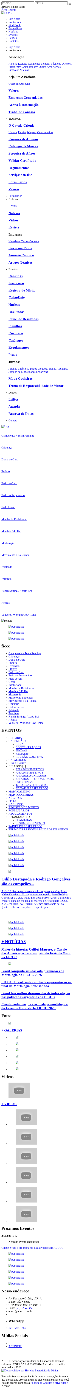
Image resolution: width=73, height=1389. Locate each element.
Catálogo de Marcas (23, 146)
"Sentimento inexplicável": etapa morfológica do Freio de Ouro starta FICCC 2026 (34, 1006)
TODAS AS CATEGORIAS (32, 785)
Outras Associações (50, 66)
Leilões (13, 37)
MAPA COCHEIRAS (21, 794)
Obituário (14, 703)
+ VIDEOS (9, 1104)
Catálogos (16, 340)
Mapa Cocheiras (20, 378)
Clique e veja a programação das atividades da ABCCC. (32, 1247)
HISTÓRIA (15, 737)
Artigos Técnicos (20, 262)
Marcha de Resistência (21, 688)
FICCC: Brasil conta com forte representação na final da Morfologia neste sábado (36, 984)
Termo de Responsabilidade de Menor (36, 386)
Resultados (16, 312)
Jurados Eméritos (18, 368)
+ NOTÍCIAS (13, 941)
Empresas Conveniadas (26, 97)
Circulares (16, 333)
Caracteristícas (45, 132)
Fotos (12, 206)
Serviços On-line (20, 175)
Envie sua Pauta (20, 248)
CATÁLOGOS (17, 759)
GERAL (20, 744)
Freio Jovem (15, 678)
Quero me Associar (19, 83)
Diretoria (67, 63)
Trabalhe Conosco (22, 112)
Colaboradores (30, 66)
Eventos (13, 34)
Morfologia (15, 694)
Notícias (13, 31)
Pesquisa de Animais (23, 139)
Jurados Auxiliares (57, 368)
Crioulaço (14, 656)
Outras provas (16, 707)
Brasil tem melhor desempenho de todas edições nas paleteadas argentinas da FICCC (35, 995)
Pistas (13, 354)
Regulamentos (19, 168)
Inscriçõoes (16, 283)
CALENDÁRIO (18, 740)
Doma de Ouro (17, 659)
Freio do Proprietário (20, 675)
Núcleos (24, 69)
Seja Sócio (14, 18)
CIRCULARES (18, 763)
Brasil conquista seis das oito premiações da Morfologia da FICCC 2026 (32, 973)
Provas (21, 750)
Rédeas (13, 719)
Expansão (14, 665)
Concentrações (28, 747)
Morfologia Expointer (21, 697)
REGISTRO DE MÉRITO (24, 807)
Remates (22, 753)
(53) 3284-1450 (24, 1307)
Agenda (14, 406)
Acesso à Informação (24, 105)
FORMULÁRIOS (19, 810)
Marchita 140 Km (18, 691)
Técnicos (56, 63)
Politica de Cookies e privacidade (49, 1382)
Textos (25, 241)
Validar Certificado (22, 160)
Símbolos (14, 69)
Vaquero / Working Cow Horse (26, 722)
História (13, 63)
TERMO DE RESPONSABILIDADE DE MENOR (38, 829)
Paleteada (14, 710)
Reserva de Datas (21, 413)
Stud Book (15, 25)
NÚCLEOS (15, 797)
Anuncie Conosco (21, 255)
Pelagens (31, 132)
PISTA (12, 801)
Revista (14, 227)
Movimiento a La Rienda (22, 700)
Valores (14, 90)
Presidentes (15, 66)
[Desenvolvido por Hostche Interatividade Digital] (29, 1370)
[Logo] (6, 426)
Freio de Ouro (16, 672)
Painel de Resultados (23, 319)
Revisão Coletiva (29, 756)
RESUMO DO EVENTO (30, 823)
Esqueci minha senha (13, 6)
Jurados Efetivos (37, 368)
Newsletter (15, 241)
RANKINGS (16, 804)
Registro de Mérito (22, 290)
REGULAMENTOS (20, 813)
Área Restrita (8, 9)
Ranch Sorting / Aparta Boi (24, 716)
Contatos (13, 41)
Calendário (17, 297)
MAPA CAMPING (19, 791)
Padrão (22, 132)
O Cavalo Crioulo (22, 125)
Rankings (16, 276)
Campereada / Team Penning (25, 653)
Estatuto (22, 63)
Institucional (15, 22)
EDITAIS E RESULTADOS (32, 788)
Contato (13, 420)
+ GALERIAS (11, 1030)
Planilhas (15, 326)
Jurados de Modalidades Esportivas (28, 371)
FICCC (13, 669)
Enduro (13, 662)
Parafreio (14, 713)
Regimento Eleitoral (39, 63)
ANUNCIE (15, 1346)
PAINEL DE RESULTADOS (25, 826)
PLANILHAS (24, 819)
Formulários (15, 28)
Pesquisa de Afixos (22, 153)
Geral (12, 681)
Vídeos (13, 220)
